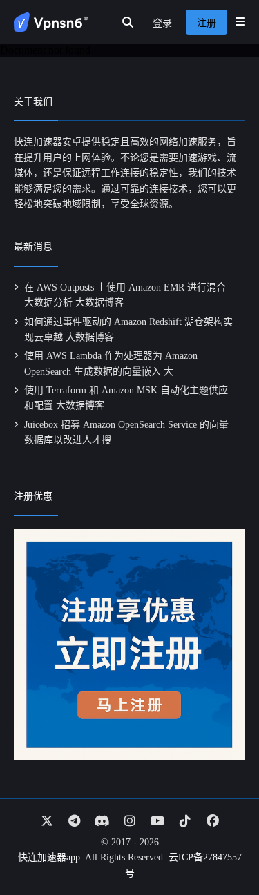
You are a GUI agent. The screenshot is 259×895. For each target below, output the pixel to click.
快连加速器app (49, 857)
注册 (206, 23)
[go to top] (222, 845)
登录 (162, 23)
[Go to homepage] (51, 22)
